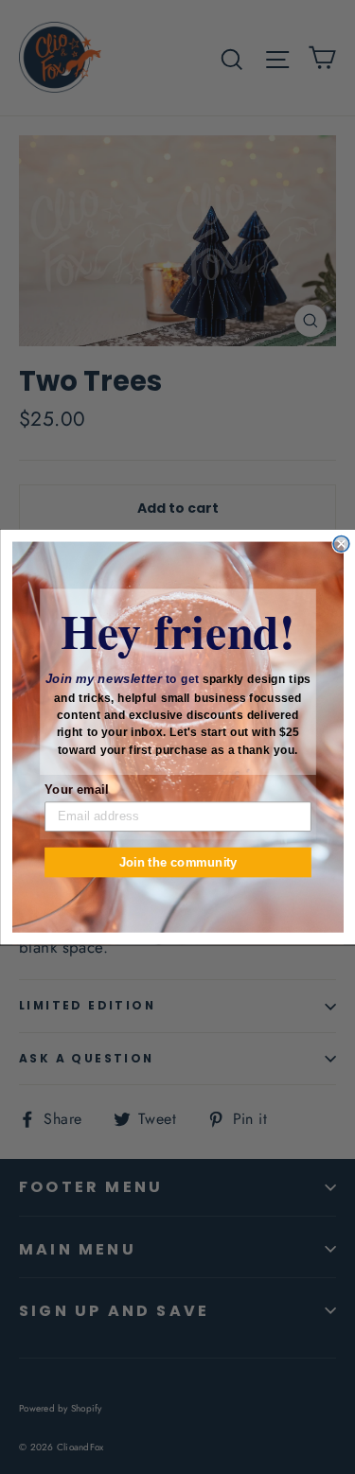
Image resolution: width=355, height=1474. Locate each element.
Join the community (177, 862)
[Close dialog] (341, 543)
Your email (76, 789)
